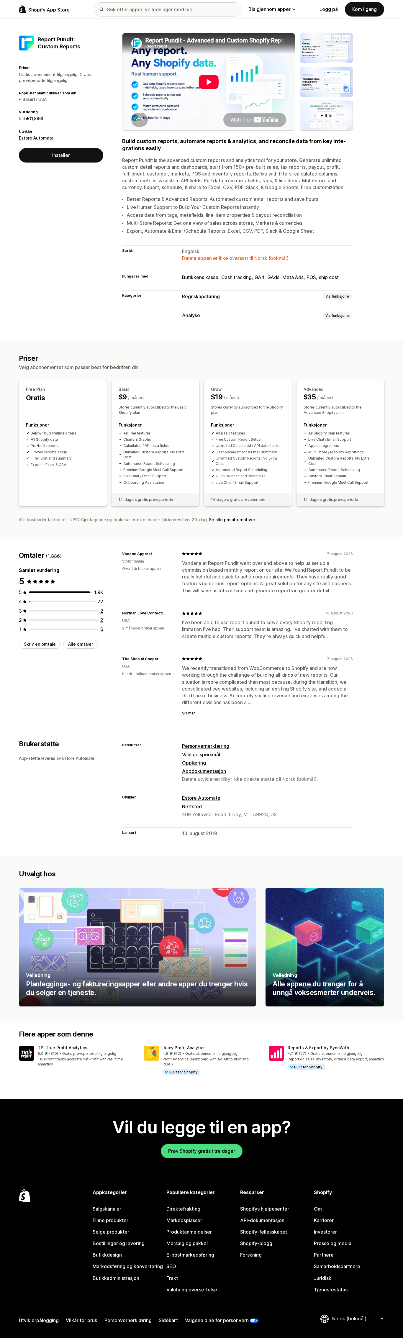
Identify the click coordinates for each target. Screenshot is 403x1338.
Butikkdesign (107, 1255)
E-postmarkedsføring (190, 1255)
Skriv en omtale (40, 644)
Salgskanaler (107, 1209)
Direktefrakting (183, 1209)
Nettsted (192, 806)
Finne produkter (110, 1220)
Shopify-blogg (256, 1243)
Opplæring (194, 763)
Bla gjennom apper (269, 9)
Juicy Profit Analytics (184, 1047)
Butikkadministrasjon (116, 1278)
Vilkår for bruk (81, 1320)
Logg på (329, 9)
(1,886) (36, 118)
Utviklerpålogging (39, 1320)
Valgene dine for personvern (217, 1320)
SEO (171, 1266)
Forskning (251, 1255)
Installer (61, 155)
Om (318, 1209)
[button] (76, 1056)
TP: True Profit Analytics (62, 1047)
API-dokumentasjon (262, 1220)
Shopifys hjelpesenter (264, 1209)
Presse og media (332, 1243)
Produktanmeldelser (189, 1232)
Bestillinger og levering (119, 1243)
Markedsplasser (184, 1220)
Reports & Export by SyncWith (318, 1047)
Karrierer (324, 1220)
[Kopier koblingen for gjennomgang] (155, 553)
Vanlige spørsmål (201, 754)
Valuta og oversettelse (191, 1290)
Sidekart (168, 1320)
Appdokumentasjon (204, 771)
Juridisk (322, 1278)
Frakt (172, 1278)
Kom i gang (364, 9)
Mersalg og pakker (187, 1243)
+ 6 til (326, 115)
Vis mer (188, 713)
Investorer (325, 1232)
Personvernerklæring (205, 746)
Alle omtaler (80, 644)
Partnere (324, 1255)
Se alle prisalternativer (232, 519)
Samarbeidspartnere (337, 1266)
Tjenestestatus (331, 1290)
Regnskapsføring (201, 296)
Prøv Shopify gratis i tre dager (201, 1151)
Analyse (191, 315)
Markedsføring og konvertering (128, 1266)
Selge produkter (111, 1232)
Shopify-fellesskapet (263, 1232)
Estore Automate (36, 137)
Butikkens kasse (200, 277)
